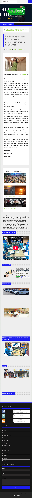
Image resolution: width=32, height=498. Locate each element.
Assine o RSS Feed (18, 420)
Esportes (5, 448)
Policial (5, 455)
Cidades (12, 29)
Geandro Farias (6, 450)
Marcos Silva (6, 453)
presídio (24, 74)
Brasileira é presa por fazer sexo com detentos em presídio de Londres (15, 30)
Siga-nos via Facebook (19, 410)
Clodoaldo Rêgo (7, 435)
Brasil (4, 430)
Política (5, 458)
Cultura (5, 438)
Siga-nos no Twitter (19, 415)
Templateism (26, 494)
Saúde (4, 460)
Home (7, 29)
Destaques (5, 440)
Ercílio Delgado (6, 445)
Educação (5, 443)
